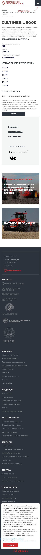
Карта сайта (7, 383)
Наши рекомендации (10, 491)
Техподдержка (14, 136)
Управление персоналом (12, 449)
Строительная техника (11, 401)
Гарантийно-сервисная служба (15, 456)
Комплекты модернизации (13, 429)
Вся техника (7, 394)
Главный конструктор (11, 453)
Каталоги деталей (9, 432)
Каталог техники (15, 132)
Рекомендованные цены (12, 411)
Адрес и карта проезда (12, 464)
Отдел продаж (8, 446)
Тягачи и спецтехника (11, 404)
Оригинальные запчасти (12, 421)
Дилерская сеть (8, 474)
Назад (13, 114)
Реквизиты (6, 460)
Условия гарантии (9, 502)
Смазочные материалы (11, 425)
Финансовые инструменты (13, 481)
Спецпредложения (10, 477)
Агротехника (7, 397)
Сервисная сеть (8, 495)
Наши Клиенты (8, 369)
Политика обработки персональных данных (19, 541)
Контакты (8, 266)
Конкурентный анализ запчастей (16, 436)
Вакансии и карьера (10, 376)
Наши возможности (10, 358)
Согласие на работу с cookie (13, 539)
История (5, 373)
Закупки (5, 380)
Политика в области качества (14, 366)
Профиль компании (10, 355)
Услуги (5, 408)
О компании (13, 127)
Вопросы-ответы (9, 498)
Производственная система (13, 362)
